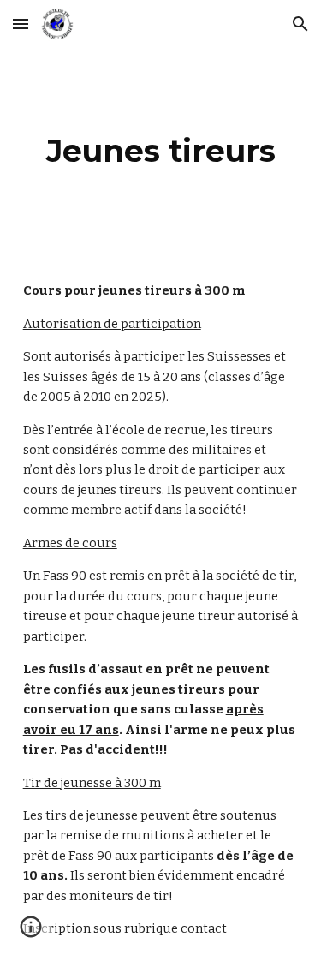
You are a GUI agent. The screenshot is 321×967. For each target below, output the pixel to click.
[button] (20, 23)
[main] (161, 150)
